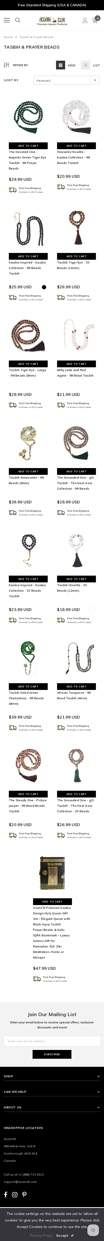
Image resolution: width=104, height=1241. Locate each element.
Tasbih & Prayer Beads (36, 37)
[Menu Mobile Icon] (7, 20)
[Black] (44, 287)
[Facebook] (5, 1194)
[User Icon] (85, 20)
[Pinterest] (24, 1194)
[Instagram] (14, 1194)
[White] (92, 610)
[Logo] (52, 18)
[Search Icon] (17, 20)
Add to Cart (28, 145)
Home (8, 37)
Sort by (11, 80)
